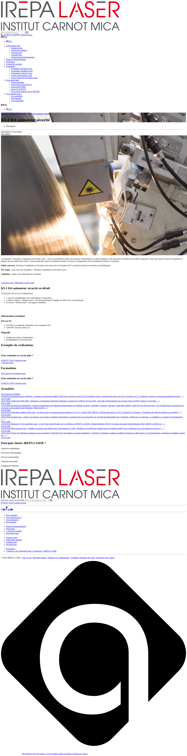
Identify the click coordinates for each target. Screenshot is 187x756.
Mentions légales (39, 558)
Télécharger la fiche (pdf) (24, 283)
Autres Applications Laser (21, 75)
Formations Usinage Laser (21, 73)
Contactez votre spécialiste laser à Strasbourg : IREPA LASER (31, 551)
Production (10, 62)
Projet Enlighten (17, 82)
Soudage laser (16, 48)
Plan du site (26, 558)
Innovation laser (12, 80)
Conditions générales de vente (82, 558)
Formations (10, 66)
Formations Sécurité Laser (21, 69)
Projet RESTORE (18, 87)
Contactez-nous (20, 503)
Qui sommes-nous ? (14, 94)
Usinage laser (16, 53)
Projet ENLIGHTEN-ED (21, 85)
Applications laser (13, 46)
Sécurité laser (16, 55)
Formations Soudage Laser (22, 71)
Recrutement (16, 98)
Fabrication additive (19, 50)
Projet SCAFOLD (18, 89)
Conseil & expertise (14, 64)
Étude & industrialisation (16, 59)
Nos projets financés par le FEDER (25, 91)
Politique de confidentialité (58, 558)
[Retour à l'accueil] (60, 30)
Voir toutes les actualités (10, 394)
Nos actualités (16, 96)
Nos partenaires (17, 101)
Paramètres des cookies (105, 558)
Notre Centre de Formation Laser (24, 78)
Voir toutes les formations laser (13, 373)
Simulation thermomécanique (23, 57)
